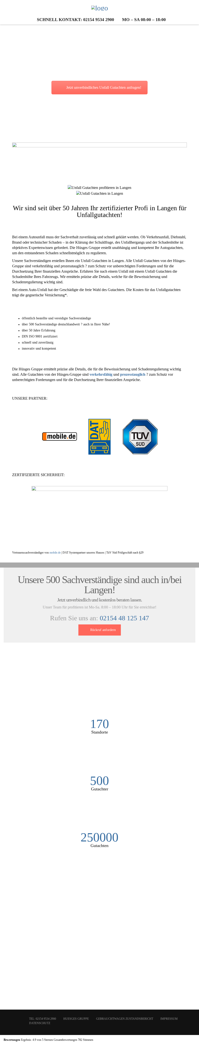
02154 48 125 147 (124, 618)
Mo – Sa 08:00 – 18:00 (144, 19)
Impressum (169, 1018)
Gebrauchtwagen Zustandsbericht (124, 1018)
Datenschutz (39, 1023)
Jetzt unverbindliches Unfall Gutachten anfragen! (103, 87)
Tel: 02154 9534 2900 (42, 1018)
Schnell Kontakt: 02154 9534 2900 (75, 19)
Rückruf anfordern (103, 630)
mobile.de (55, 552)
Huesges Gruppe (76, 1018)
